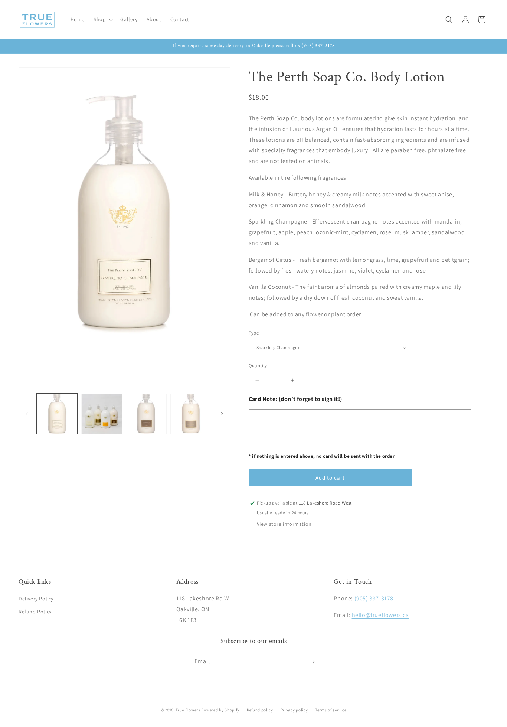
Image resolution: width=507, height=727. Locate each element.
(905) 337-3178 (373, 599)
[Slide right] (222, 413)
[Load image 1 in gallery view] (57, 414)
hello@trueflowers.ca (380, 615)
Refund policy (260, 709)
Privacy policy (294, 709)
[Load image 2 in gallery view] (101, 414)
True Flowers (188, 710)
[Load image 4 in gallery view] (190, 414)
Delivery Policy (36, 599)
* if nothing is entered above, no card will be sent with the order (322, 456)
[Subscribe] (312, 662)
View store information (284, 524)
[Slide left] (27, 413)
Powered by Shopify (220, 710)
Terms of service (330, 709)
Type (254, 333)
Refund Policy (35, 612)
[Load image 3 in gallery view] (146, 414)
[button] (102, 19)
